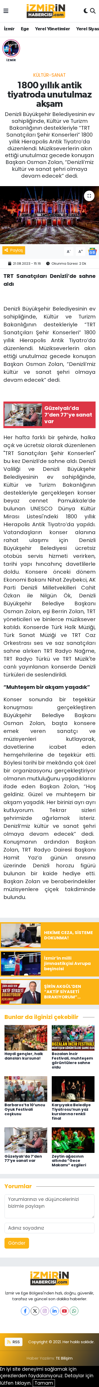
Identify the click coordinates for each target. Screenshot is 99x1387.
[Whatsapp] (74, 1311)
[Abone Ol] (92, 251)
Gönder (16, 1243)
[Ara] (93, 11)
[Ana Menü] (5, 11)
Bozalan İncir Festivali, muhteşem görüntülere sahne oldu (72, 1060)
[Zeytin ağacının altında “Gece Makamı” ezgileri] (73, 1140)
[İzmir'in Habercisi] (46, 11)
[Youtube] (64, 1311)
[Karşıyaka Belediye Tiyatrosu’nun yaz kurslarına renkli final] (73, 1088)
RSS (16, 1342)
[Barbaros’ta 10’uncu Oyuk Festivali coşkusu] (25, 1088)
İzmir (9, 29)
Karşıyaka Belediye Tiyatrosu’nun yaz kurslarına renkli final (71, 1111)
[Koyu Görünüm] (86, 11)
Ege (25, 29)
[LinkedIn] (54, 1311)
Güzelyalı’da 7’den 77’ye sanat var (23, 1158)
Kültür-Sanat (49, 75)
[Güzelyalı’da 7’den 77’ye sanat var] (25, 1140)
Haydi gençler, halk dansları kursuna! (23, 1056)
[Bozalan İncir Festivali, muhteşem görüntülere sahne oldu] (73, 1037)
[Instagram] (44, 1311)
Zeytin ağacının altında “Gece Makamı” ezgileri (69, 1161)
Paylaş (16, 250)
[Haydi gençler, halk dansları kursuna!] (25, 1037)
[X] (35, 1311)
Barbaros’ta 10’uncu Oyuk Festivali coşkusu (24, 1109)
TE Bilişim (64, 1358)
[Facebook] (25, 1311)
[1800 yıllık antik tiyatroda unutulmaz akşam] (49, 215)
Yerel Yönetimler (52, 29)
